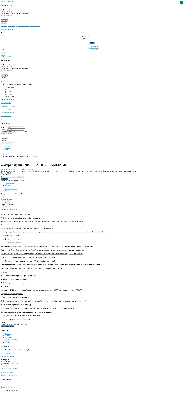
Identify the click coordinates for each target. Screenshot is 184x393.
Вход (2, 29)
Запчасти (8, 335)
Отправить (5, 20)
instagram (9, 368)
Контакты (37, 26)
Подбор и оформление (20, 26)
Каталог (7, 148)
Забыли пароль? (94, 49)
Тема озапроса (5, 131)
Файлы (7, 187)
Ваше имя (4, 9)
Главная (7, 146)
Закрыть (4, 22)
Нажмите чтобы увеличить (9, 375)
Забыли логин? (94, 48)
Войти (92, 42)
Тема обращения (6, 13)
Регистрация (8, 29)
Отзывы (7, 190)
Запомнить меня (91, 41)
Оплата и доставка (7, 26)
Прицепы (8, 334)
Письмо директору (7, 1)
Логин (84, 36)
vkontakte (15, 368)
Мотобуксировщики (11, 339)
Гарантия (31, 26)
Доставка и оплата (11, 189)
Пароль (84, 38)
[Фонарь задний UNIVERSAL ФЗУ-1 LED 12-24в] (17, 169)
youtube (3, 368)
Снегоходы (8, 342)
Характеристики (10, 184)
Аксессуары (8, 337)
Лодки (7, 341)
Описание (8, 185)
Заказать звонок (6, 56)
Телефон (3, 11)
